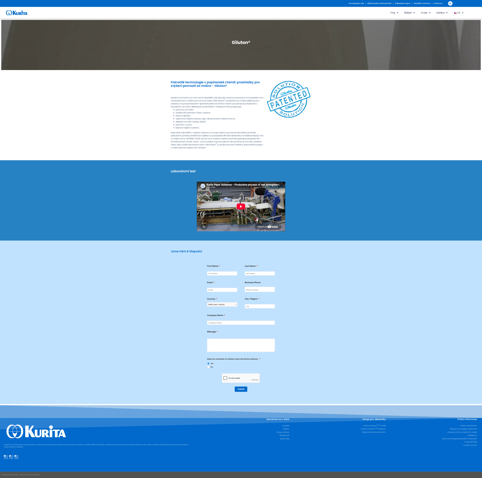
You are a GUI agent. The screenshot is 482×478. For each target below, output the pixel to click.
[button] (450, 3)
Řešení (408, 12)
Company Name (215, 315)
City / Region (251, 298)
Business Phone (253, 282)
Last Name (250, 266)
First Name (212, 266)
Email (210, 282)
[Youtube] (16, 457)
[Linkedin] (6, 457)
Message (211, 331)
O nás (424, 12)
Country (211, 298)
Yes (212, 363)
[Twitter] (11, 457)
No (212, 367)
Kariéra (440, 12)
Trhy (392, 12)
